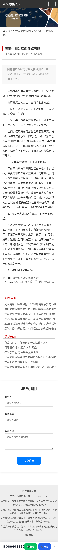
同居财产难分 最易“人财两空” (21, 347)
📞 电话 (44, 546)
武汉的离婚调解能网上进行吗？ (22, 362)
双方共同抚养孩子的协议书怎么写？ (35, 281)
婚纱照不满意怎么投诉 (26, 278)
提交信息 (29, 460)
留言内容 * (10, 430)
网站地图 (29, 534)
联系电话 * (10, 413)
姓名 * (8, 396)
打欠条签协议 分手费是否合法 (21, 352)
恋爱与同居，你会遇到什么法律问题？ (26, 342)
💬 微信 (31, 546)
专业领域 (39, 31)
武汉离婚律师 (11, 4)
